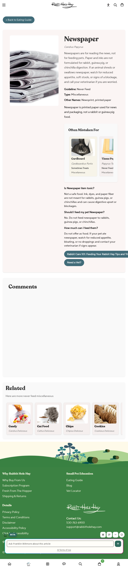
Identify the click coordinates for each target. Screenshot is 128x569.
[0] (122, 5)
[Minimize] (115, 535)
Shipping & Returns (14, 496)
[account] (118, 564)
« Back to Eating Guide (19, 19)
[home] (9, 564)
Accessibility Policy (14, 528)
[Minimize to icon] (122, 535)
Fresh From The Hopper (17, 491)
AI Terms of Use (64, 550)
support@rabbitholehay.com (84, 527)
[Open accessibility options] (108, 5)
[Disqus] (64, 332)
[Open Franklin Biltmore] (28, 564)
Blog (69, 485)
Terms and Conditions (16, 517)
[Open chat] (64, 564)
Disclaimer (8, 523)
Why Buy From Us (13, 480)
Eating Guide (74, 480)
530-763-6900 (75, 523)
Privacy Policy (10, 512)
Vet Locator (73, 491)
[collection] (47, 564)
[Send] (118, 544)
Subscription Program (16, 485)
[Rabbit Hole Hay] (64, 5)
